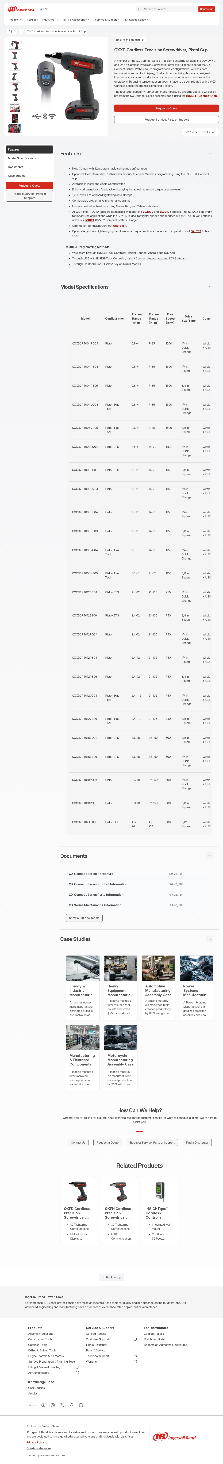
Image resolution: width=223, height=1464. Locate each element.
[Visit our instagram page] (52, 1405)
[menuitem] (15, 19)
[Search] (139, 9)
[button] (139, 153)
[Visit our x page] (62, 1405)
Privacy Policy (35, 1442)
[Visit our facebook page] (71, 1405)
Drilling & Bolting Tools (42, 1350)
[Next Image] (101, 86)
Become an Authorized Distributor (165, 1345)
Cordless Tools (37, 1345)
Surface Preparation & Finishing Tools (52, 1361)
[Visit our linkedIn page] (81, 1405)
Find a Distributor (96, 1345)
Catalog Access (96, 1333)
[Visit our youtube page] (43, 1405)
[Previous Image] (32, 86)
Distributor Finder (154, 1339)
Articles (33, 1393)
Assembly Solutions (40, 1333)
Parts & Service (95, 1350)
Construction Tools (40, 1339)
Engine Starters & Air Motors (46, 1356)
